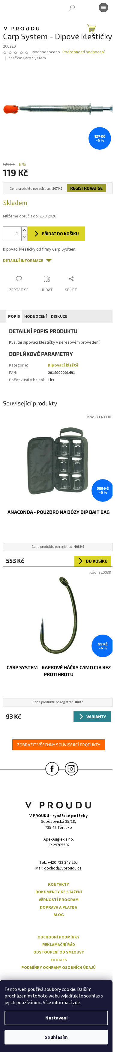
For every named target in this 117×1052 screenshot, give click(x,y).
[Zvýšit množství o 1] (24, 230)
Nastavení (56, 1018)
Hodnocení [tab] (35, 317)
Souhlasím (56, 1037)
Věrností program (59, 900)
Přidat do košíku (60, 233)
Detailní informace (23, 261)
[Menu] (104, 8)
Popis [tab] (14, 317)
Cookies (58, 960)
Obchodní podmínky (59, 937)
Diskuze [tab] (59, 317)
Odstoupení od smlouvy (58, 952)
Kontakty (58, 885)
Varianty (96, 716)
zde (76, 1002)
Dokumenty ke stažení (58, 892)
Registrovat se (86, 188)
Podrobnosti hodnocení (83, 52)
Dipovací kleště (63, 365)
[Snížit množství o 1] (24, 237)
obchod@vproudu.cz (63, 868)
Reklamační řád (58, 945)
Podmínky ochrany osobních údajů (58, 968)
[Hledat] (72, 8)
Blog (58, 915)
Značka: (27, 58)
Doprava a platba (58, 907)
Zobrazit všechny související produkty (58, 744)
